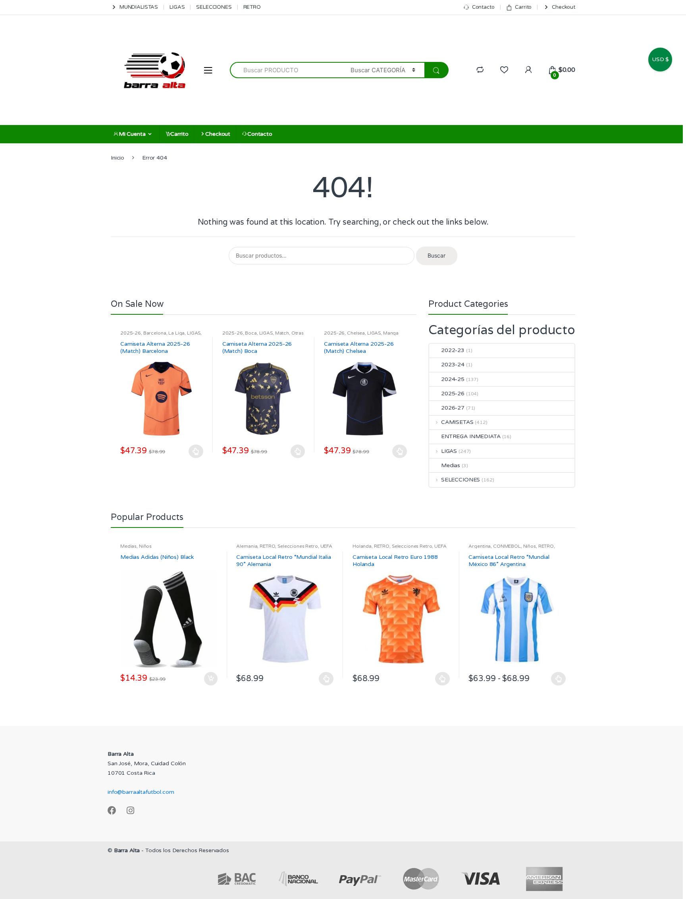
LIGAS (177, 7)
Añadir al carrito (210, 678)
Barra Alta (127, 850)
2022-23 (452, 350)
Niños (145, 546)
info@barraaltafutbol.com (141, 792)
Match (282, 333)
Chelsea (356, 333)
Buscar (436, 255)
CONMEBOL (507, 546)
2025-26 (130, 333)
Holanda (362, 546)
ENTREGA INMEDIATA (471, 436)
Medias (450, 465)
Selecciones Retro (297, 546)
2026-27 (452, 407)
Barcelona (154, 333)
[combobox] (285, 70)
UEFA (326, 546)
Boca (250, 333)
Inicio (117, 157)
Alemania (246, 546)
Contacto (483, 7)
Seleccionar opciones (196, 451)
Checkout (563, 7)
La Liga (176, 333)
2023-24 (452, 364)
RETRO (252, 7)
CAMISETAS (457, 422)
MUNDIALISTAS (138, 7)
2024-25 (452, 379)
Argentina (479, 546)
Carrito (523, 7)
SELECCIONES (213, 7)
